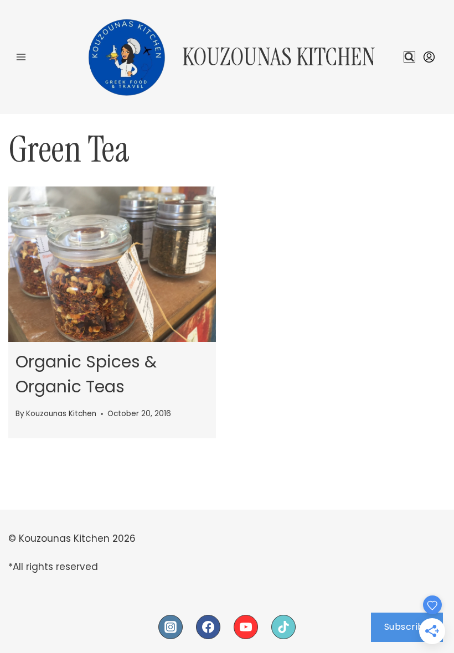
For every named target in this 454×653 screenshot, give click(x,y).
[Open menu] (21, 56)
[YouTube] (246, 627)
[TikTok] (283, 627)
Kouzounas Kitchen (61, 413)
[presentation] (112, 264)
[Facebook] (208, 627)
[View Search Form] (409, 57)
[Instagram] (170, 627)
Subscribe (407, 626)
